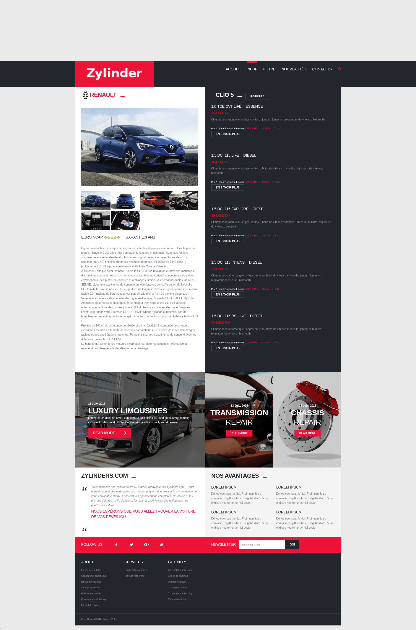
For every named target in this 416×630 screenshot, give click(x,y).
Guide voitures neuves (136, 570)
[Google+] (146, 545)
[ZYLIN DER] (114, 74)
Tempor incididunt (90, 587)
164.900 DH (251, 128)
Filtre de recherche (135, 576)
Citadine (266, 128)
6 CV (277, 182)
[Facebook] (116, 545)
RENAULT (103, 95)
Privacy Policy (110, 619)
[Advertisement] (208, 30)
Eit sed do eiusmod (91, 581)
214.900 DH (251, 342)
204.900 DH (251, 289)
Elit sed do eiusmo (90, 605)
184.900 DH (251, 235)
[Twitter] (131, 545)
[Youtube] (161, 545)
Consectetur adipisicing (93, 576)
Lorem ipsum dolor (91, 570)
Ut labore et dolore (91, 593)
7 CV (277, 128)
